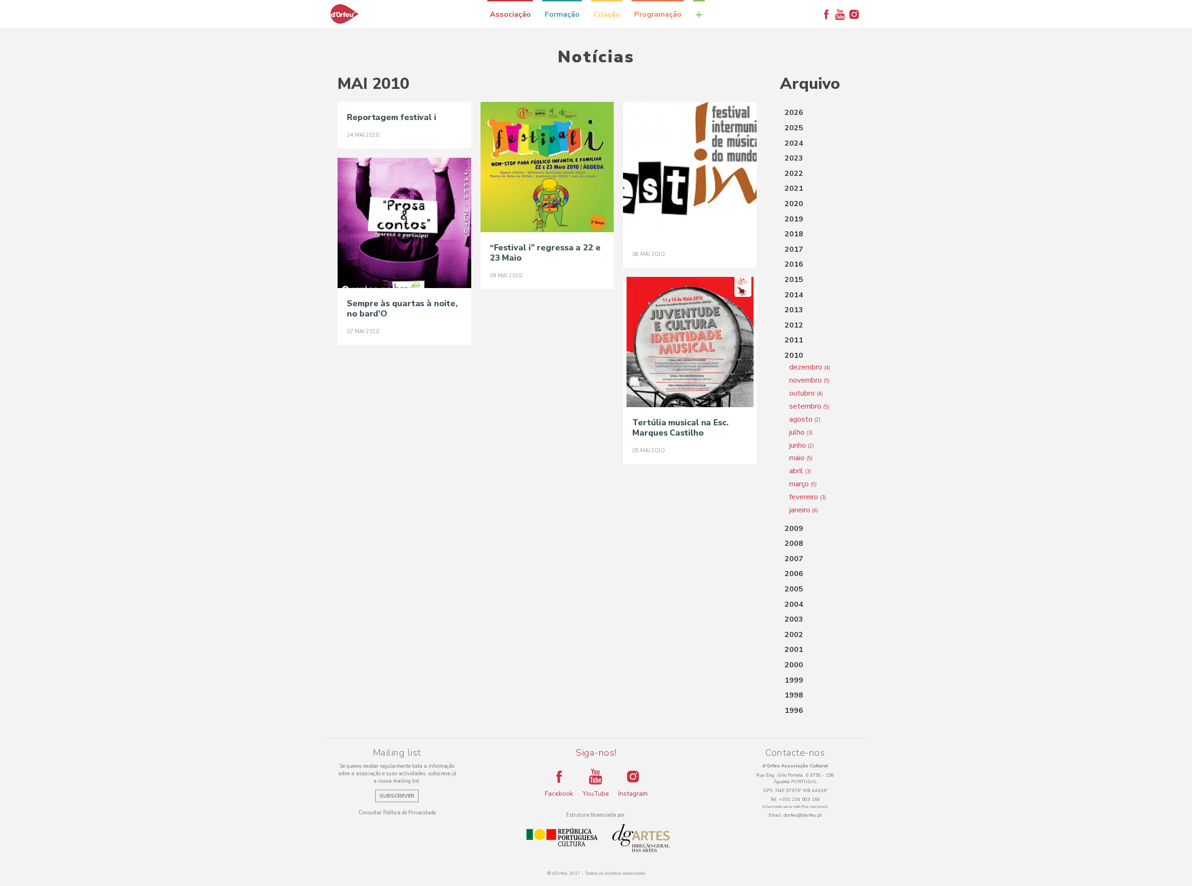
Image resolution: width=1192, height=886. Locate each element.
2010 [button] (794, 355)
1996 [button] (794, 710)
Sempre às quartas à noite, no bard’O (402, 308)
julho (801, 432)
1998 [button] (794, 695)
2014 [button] (794, 295)
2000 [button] (794, 665)
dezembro (809, 367)
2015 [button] (794, 280)
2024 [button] (794, 143)
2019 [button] (794, 219)
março (803, 484)
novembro (809, 380)
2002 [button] (794, 635)
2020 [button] (794, 204)
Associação (510, 14)
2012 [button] (794, 325)
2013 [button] (794, 310)
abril (800, 471)
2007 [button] (794, 559)
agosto (804, 419)
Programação (658, 14)
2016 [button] (794, 264)
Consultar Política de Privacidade (397, 812)
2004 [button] (794, 604)
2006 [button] (794, 574)
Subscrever (396, 795)
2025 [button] (794, 128)
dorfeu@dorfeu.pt (803, 815)
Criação (607, 14)
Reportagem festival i (391, 117)
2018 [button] (794, 234)
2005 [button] (794, 589)
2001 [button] (794, 649)
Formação (562, 14)
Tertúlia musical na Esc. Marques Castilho (680, 427)
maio (801, 458)
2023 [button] (794, 158)
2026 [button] (794, 112)
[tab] (817, 113)
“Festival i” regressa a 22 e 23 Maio (545, 252)
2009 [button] (794, 529)
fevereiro (807, 497)
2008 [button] (794, 543)
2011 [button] (794, 340)
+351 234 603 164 (799, 799)
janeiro (803, 510)
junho (801, 445)
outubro (806, 393)
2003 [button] (794, 619)
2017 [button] (794, 249)
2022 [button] (794, 173)
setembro (809, 406)
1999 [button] (794, 680)
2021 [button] (794, 188)
